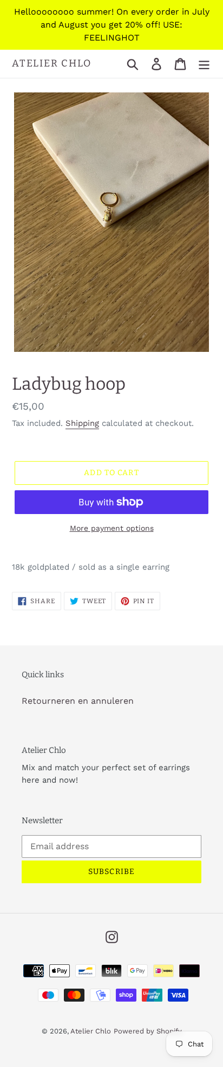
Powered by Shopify (148, 1031)
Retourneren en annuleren (78, 701)
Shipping (82, 423)
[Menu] (204, 64)
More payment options (112, 528)
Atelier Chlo (51, 63)
